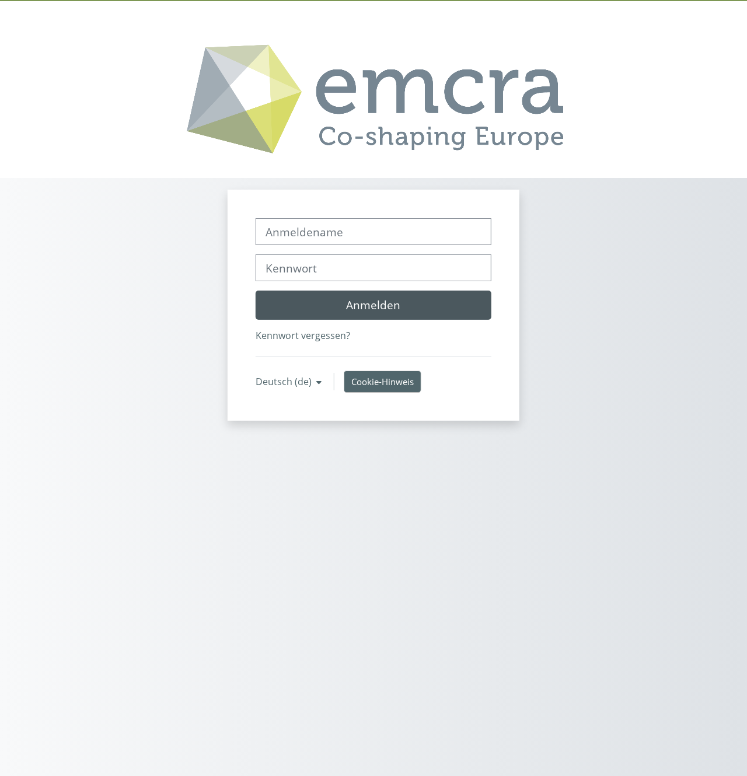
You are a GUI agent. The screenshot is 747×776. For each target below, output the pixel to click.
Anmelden (373, 305)
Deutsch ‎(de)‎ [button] (285, 381)
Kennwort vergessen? (303, 335)
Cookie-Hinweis (382, 381)
